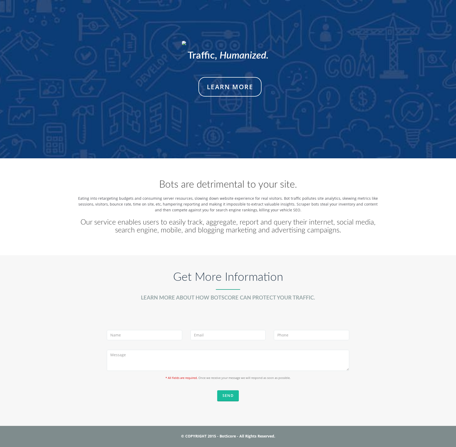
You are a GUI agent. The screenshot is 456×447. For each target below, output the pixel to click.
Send (228, 395)
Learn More (230, 86)
